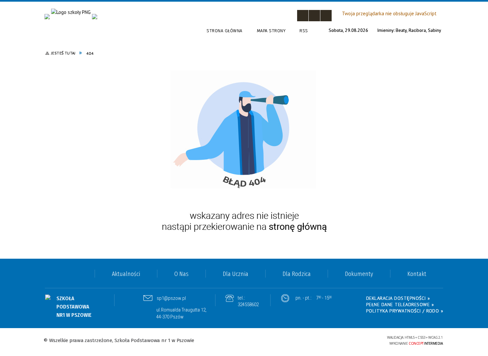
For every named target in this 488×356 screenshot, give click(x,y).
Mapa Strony (271, 30)
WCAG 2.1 (352, 339)
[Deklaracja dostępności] (326, 15)
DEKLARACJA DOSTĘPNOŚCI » (398, 298)
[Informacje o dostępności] (314, 15)
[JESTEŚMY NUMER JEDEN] (94, 16)
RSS (303, 30)
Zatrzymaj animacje (302, 15)
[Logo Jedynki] (71, 12)
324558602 (248, 305)
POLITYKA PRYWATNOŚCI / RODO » (405, 311)
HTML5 (321, 340)
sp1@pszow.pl (171, 298)
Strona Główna (224, 30)
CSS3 (331, 340)
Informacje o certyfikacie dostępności (244, 341)
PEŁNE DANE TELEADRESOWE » (400, 305)
